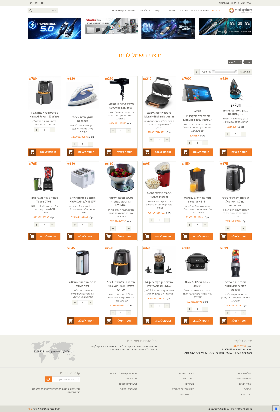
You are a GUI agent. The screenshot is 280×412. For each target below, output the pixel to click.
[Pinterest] (36, 3)
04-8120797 (243, 3)
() (232, 3)
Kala (30, 408)
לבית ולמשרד (235, 62)
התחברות (223, 3)
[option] (225, 26)
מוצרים (248, 62)
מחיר (245, 72)
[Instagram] (31, 3)
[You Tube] (42, 3)
